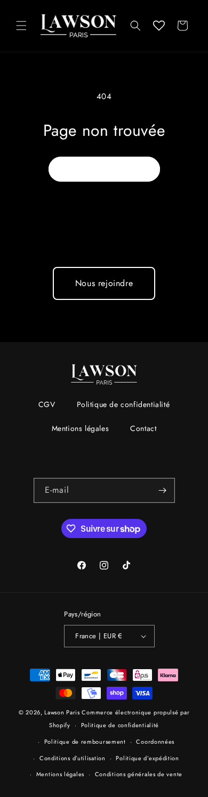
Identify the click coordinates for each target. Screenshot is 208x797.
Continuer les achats (104, 169)
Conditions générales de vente (138, 774)
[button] (21, 25)
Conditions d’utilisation (72, 758)
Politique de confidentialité (123, 404)
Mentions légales (80, 428)
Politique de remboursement (85, 741)
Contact (143, 428)
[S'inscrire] (162, 490)
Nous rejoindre (104, 283)
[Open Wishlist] (159, 25)
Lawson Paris (61, 712)
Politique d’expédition (147, 758)
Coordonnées (155, 741)
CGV (46, 404)
